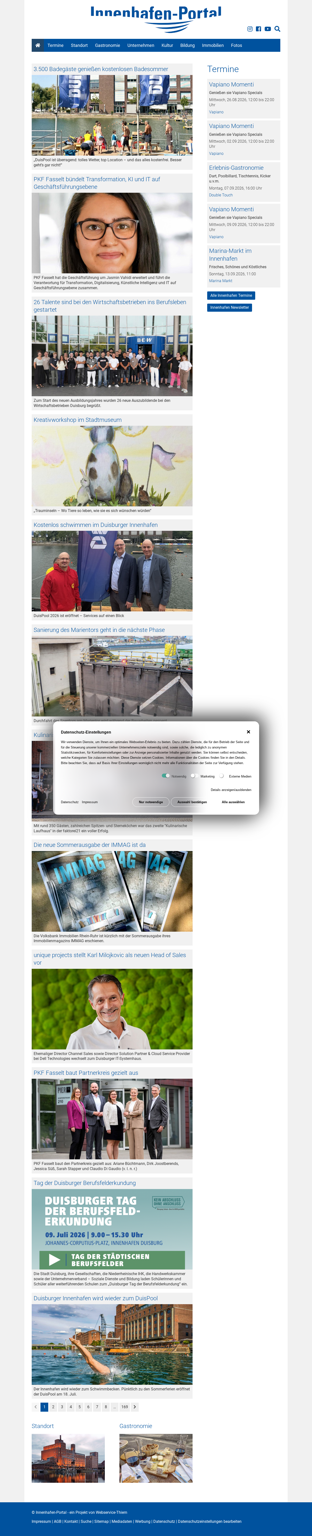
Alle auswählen (233, 802)
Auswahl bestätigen (192, 802)
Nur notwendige (151, 802)
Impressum (90, 802)
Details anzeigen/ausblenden (231, 790)
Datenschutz (70, 802)
